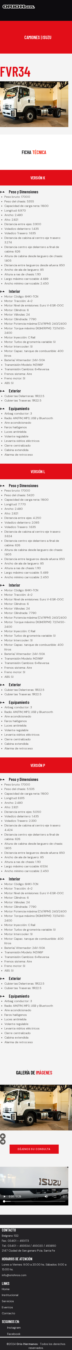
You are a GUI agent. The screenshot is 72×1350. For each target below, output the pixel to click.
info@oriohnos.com (14, 1275)
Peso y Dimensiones (23, 191)
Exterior (15, 390)
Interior (14, 291)
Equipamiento (19, 408)
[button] (34, 192)
